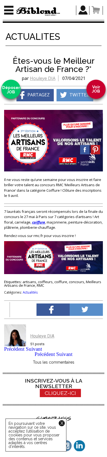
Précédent (14, 349)
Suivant (34, 349)
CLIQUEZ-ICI (60, 393)
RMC (40, 285)
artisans (29, 281)
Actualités (30, 292)
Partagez (38, 95)
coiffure (38, 222)
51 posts (37, 344)
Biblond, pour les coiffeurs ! (38, 11)
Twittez (79, 95)
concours (76, 281)
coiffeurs (45, 281)
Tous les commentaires (53, 362)
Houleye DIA (42, 78)
